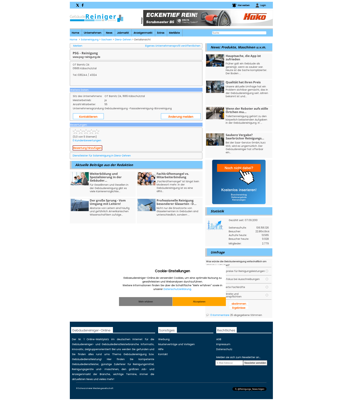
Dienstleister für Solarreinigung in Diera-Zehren (102, 155)
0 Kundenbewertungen (87, 140)
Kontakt (163, 354)
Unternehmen (92, 33)
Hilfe (161, 349)
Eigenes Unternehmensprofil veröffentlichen (172, 46)
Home (75, 33)
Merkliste (174, 33)
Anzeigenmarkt (143, 33)
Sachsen (106, 39)
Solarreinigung (90, 39)
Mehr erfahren (146, 301)
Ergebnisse (238, 308)
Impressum (223, 344)
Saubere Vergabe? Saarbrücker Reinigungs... (245, 136)
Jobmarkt (123, 33)
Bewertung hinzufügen (87, 148)
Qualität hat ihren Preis (243, 82)
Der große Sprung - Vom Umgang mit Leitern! (108, 202)
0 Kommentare (219, 315)
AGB (218, 339)
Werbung (164, 339)
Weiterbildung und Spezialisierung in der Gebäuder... (106, 177)
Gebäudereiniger (82, 344)
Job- (144, 369)
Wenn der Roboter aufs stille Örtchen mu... (247, 110)
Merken (77, 46)
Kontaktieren (88, 117)
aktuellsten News (82, 379)
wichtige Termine (125, 374)
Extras (160, 33)
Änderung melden (180, 117)
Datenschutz (224, 349)
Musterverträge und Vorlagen (176, 344)
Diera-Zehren (123, 39)
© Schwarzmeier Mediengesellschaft (94, 388)
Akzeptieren (199, 301)
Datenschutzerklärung (177, 289)
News (109, 33)
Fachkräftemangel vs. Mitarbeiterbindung (173, 175)
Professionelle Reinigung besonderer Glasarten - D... (176, 202)
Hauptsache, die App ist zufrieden (243, 57)
